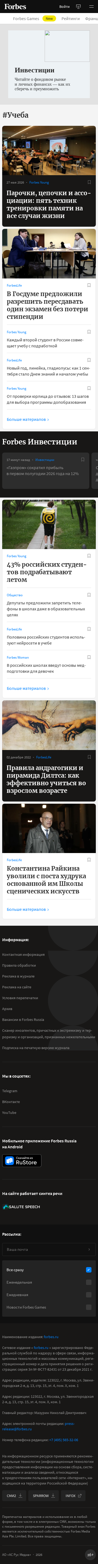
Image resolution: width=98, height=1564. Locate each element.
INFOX (70, 1495)
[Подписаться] (89, 1249)
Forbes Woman (18, 657)
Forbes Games (33, 18)
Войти (64, 6)
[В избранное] (89, 182)
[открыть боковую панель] (78, 6)
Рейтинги (71, 18)
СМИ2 (11, 1495)
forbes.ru (51, 1336)
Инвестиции (44, 459)
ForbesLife (14, 285)
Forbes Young (39, 182)
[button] (91, 6)
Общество (15, 595)
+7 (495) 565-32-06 (63, 1439)
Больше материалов (26, 419)
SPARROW (41, 1495)
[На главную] (15, 6)
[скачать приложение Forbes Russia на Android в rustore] (21, 1160)
